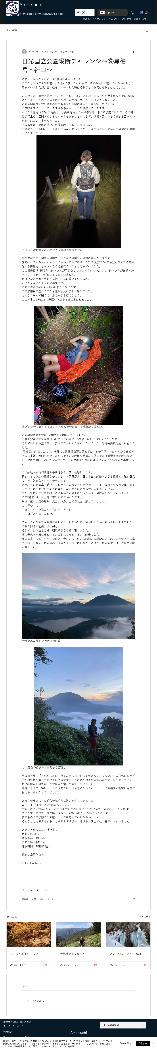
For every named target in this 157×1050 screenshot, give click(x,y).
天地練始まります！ (72, 953)
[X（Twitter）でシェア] (30, 889)
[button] (85, 12)
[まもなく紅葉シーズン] (29, 934)
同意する (142, 1043)
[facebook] (141, 12)
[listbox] (85, 12)
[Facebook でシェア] (23, 889)
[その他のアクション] (133, 51)
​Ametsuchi (30, 4)
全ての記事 (11, 30)
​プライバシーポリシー (14, 1026)
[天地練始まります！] (78, 934)
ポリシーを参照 (67, 1046)
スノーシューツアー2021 (125, 953)
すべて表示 (145, 917)
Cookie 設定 (125, 1043)
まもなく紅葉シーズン (24, 953)
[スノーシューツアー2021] (128, 934)
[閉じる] (153, 1043)
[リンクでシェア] (45, 889)
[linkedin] (146, 12)
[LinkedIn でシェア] (38, 889)
